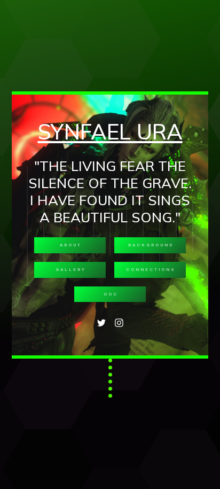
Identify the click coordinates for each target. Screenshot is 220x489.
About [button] (71, 245)
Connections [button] (150, 269)
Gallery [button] (71, 269)
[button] (101, 323)
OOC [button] (111, 294)
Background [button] (150, 245)
